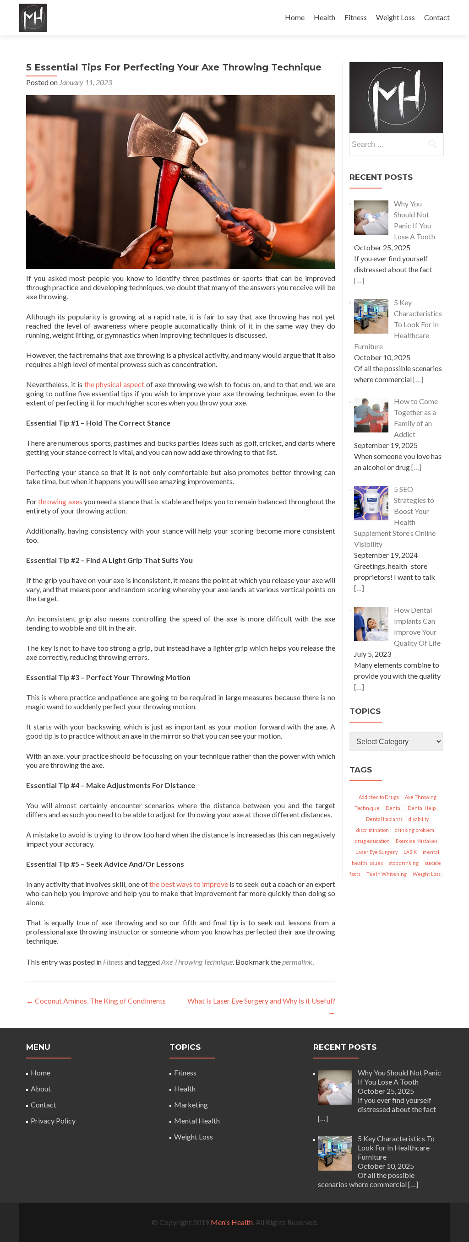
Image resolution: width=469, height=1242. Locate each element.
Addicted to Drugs (379, 797)
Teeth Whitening (386, 874)
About (41, 1088)
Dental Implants (384, 819)
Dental (394, 808)
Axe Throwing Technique (197, 961)
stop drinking (404, 863)
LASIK (410, 852)
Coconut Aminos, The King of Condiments (96, 1000)
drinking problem (414, 830)
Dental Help (422, 808)
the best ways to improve (188, 884)
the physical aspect (114, 384)
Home (295, 17)
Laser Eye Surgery (376, 852)
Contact (437, 17)
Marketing (191, 1104)
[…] (359, 280)
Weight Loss (395, 17)
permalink (297, 961)
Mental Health (197, 1120)
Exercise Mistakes (416, 841)
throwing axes (60, 501)
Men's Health (232, 1222)
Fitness (355, 17)
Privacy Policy (53, 1120)
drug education (372, 841)
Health (324, 17)
